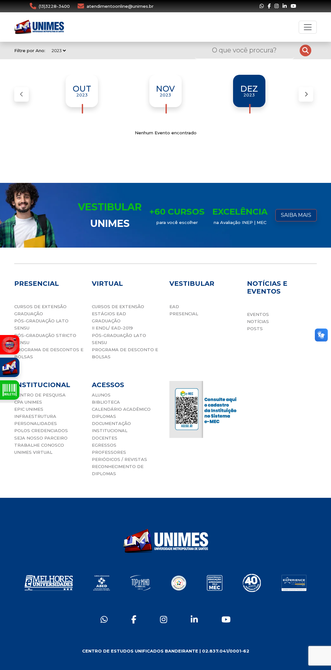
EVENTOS (258, 314)
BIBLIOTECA (106, 402)
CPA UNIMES (28, 402)
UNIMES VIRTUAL (33, 452)
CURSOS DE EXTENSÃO (40, 306)
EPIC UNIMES (28, 409)
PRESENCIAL (183, 313)
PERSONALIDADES (35, 423)
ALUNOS (101, 394)
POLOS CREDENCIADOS (41, 430)
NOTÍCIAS (258, 321)
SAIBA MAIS (296, 215)
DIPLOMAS (104, 416)
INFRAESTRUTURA (35, 416)
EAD (174, 306)
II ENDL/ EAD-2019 (112, 327)
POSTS (255, 328)
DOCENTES (104, 438)
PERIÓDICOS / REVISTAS (119, 459)
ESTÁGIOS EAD (109, 313)
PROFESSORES (109, 452)
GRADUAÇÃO (28, 313)
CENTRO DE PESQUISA (40, 394)
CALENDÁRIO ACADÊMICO (121, 409)
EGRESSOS (104, 445)
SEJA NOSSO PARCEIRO (41, 438)
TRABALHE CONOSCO (39, 445)
